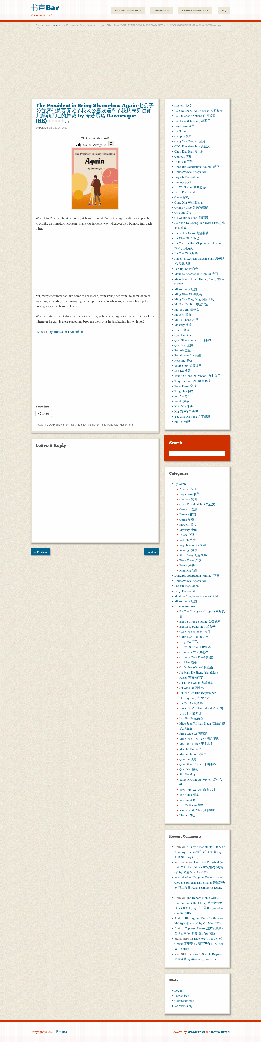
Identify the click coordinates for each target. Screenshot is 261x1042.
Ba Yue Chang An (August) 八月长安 (198, 110)
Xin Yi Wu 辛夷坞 (186, 411)
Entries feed (181, 995)
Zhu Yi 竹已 (182, 421)
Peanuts (43, 127)
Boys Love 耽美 (184, 126)
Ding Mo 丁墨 (183, 161)
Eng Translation (57, 331)
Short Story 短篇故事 (188, 365)
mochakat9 (181, 877)
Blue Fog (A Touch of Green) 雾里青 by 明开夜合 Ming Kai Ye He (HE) (198, 943)
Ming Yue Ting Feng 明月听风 (194, 299)
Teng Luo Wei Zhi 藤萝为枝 (192, 381)
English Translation (128, 10)
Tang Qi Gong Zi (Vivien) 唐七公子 (197, 376)
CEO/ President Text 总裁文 (62, 424)
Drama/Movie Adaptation (190, 172)
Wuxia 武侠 (181, 401)
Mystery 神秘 (183, 325)
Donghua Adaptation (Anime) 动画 (196, 167)
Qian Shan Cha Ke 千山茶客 (192, 340)
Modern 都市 (127, 424)
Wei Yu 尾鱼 (182, 396)
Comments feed (184, 1001)
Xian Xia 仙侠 (183, 406)
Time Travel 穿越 (185, 386)
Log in (178, 990)
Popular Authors (184, 606)
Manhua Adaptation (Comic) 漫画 (196, 274)
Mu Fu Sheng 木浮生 (187, 319)
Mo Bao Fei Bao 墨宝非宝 (191, 304)
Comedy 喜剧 (183, 156)
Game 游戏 (181, 197)
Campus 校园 (183, 136)
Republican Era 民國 (187, 355)
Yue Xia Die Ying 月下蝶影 (192, 416)
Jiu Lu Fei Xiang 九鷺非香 (191, 233)
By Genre (180, 131)
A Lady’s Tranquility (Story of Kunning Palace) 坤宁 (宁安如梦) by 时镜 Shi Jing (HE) (199, 852)
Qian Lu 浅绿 (183, 335)
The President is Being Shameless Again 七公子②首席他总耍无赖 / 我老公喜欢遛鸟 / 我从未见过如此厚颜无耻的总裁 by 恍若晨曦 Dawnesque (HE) (95, 113)
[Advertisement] (130, 64)
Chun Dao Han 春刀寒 (188, 151)
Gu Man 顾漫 (183, 212)
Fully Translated (109, 424)
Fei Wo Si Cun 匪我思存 (190, 187)
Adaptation (162, 10)
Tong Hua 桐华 (184, 391)
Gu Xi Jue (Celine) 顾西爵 (191, 218)
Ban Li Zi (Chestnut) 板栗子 (192, 121)
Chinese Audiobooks (195, 10)
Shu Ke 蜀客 (182, 370)
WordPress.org (183, 1006)
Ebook (41, 331)
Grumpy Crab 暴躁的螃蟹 (191, 207)
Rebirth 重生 (182, 350)
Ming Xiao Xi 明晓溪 (188, 294)
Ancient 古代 (182, 105)
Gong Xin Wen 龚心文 (188, 202)
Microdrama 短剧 (185, 289)
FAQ (224, 10)
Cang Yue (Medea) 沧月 (189, 141)
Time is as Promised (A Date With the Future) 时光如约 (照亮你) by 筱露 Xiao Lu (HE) (198, 867)
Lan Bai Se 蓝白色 (186, 269)
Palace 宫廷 (181, 330)
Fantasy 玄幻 (182, 182)
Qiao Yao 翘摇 (183, 345)
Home (55, 25)
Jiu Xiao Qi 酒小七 (186, 238)
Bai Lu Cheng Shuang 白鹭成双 (195, 116)
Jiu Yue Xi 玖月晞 (186, 253)
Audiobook (77, 331)
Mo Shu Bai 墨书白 (186, 309)
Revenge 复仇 (183, 360)
